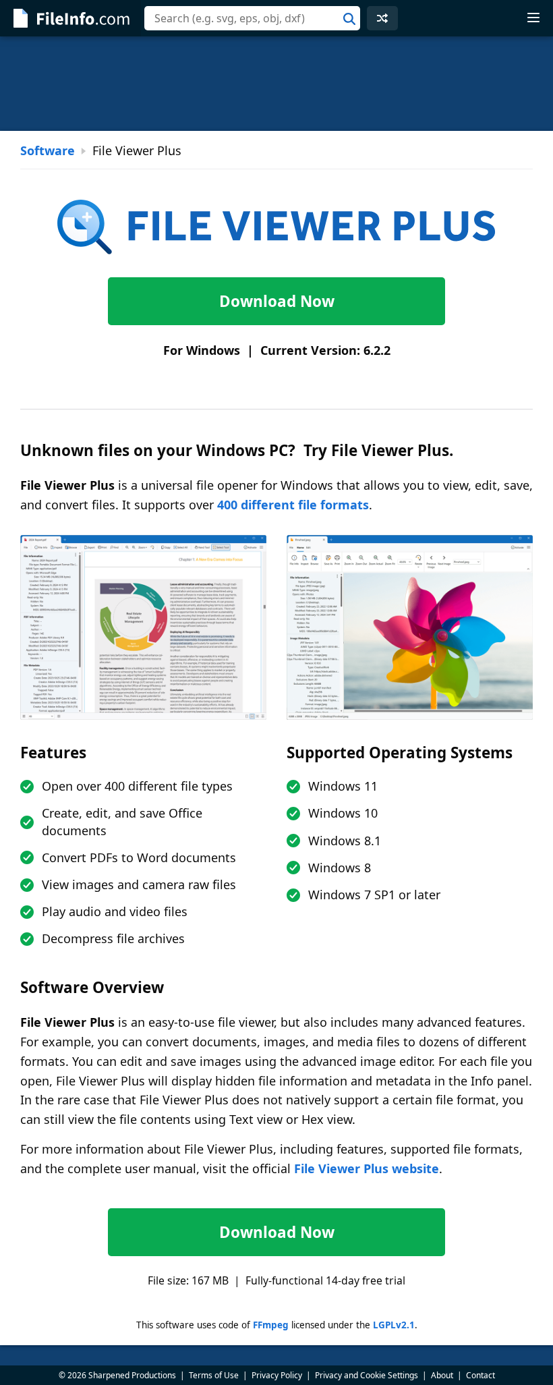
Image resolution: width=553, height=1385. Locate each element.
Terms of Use (214, 1375)
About (442, 1375)
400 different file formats (293, 505)
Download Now (276, 301)
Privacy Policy (277, 1375)
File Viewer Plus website (366, 1168)
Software (47, 150)
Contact (480, 1375)
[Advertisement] (276, 83)
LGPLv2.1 (394, 1325)
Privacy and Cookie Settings (366, 1375)
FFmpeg (271, 1325)
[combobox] (252, 18)
